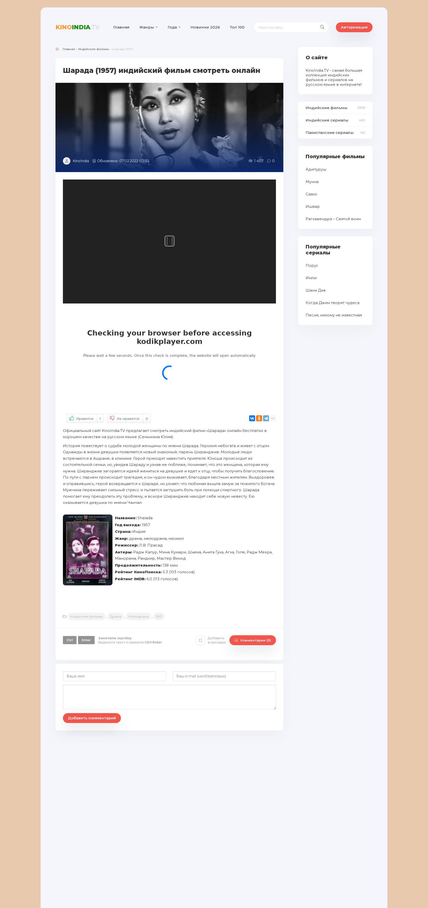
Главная (121, 27)
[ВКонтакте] (252, 418)
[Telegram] (266, 418)
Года (172, 27)
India (77, 27)
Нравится (88, 419)
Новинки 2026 (205, 27)
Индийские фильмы (86, 616)
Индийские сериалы (327, 120)
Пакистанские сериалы (330, 132)
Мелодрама (138, 616)
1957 (159, 616)
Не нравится (132, 419)
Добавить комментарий (92, 718)
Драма (115, 616)
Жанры (146, 27)
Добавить (217, 640)
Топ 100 (237, 27)
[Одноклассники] (259, 418)
